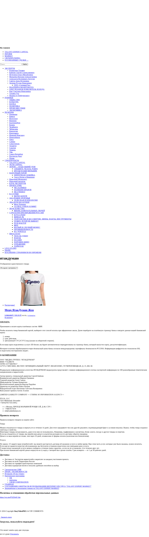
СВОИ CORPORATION (19, 482)
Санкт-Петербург (16, 154)
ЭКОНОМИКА (15, 110)
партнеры (13, 480)
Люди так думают (21, 236)
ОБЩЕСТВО (14, 100)
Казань (12, 125)
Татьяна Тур (14, 93)
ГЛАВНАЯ (9, 484)
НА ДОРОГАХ (20, 232)
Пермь (11, 158)
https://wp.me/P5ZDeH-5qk (10, 497)
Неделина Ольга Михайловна (21, 75)
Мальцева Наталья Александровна (23, 77)
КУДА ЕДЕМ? (19, 215)
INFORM (8, 54)
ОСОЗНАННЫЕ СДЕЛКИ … (16, 60)
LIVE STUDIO (10, 248)
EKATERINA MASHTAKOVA (21, 87)
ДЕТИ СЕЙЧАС (15, 165)
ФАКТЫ (17, 238)
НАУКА (12, 104)
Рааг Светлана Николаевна (20, 91)
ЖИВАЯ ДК (19, 217)
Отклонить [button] (14, 534)
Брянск (12, 116)
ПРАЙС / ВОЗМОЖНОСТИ (16, 472)
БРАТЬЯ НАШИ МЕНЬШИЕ (25, 171)
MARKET (9, 56)
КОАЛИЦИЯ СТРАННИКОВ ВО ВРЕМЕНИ (23, 252)
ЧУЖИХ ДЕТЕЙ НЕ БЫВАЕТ (26, 221)
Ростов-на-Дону (15, 156)
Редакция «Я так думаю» (14, 474)
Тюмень (12, 150)
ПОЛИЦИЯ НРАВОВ (22, 190)
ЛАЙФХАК (19, 246)
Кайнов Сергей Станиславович (21, 73)
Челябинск (13, 127)
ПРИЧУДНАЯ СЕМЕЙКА (24, 175)
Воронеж (13, 121)
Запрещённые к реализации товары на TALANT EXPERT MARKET (32, 488)
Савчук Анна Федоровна (19, 81)
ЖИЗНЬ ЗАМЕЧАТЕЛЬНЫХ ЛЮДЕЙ (29, 211)
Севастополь (14, 144)
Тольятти (13, 146)
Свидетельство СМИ (13, 470)
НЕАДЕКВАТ (19, 192)
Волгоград (13, 119)
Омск (11, 139)
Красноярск (14, 133)
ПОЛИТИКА (14, 106)
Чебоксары (13, 129)
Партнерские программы (15, 476)
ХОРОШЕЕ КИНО (21, 242)
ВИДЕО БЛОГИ (20, 196)
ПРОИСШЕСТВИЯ (17, 108)
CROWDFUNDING (12, 58)
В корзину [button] (9, 318)
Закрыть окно (6, 517)
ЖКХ (16, 225)
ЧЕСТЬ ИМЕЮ (20, 188)
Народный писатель (17, 181)
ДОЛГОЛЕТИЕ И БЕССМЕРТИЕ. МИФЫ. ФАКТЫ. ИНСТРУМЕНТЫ (42, 219)
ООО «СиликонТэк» (22, 85)
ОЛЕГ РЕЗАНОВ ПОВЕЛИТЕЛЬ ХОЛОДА (26, 89)
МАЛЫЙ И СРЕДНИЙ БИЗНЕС (27, 227)
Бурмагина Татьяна (17, 70)
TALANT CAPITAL (17, 163)
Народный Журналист (18, 179)
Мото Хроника (20, 204)
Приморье (13, 114)
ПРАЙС (8, 250)
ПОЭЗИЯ (18, 240)
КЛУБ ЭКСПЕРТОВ (17, 183)
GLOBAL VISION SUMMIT (25, 206)
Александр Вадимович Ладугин (22, 79)
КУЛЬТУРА (14, 102)
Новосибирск (14, 137)
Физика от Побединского (19, 96)
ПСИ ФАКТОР (20, 223)
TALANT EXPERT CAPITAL (16, 52)
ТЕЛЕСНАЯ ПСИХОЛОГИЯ (26, 200)
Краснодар (13, 131)
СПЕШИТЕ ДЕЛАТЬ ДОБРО (26, 169)
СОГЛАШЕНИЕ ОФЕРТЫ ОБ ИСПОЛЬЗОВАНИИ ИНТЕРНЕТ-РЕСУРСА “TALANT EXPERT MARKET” (48, 486)
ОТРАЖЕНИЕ (19, 244)
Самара (12, 142)
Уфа (11, 152)
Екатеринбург (14, 123)
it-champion (31, 315)
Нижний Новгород (16, 135)
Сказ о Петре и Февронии (24, 177)
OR (10, 478)
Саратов (12, 148)
